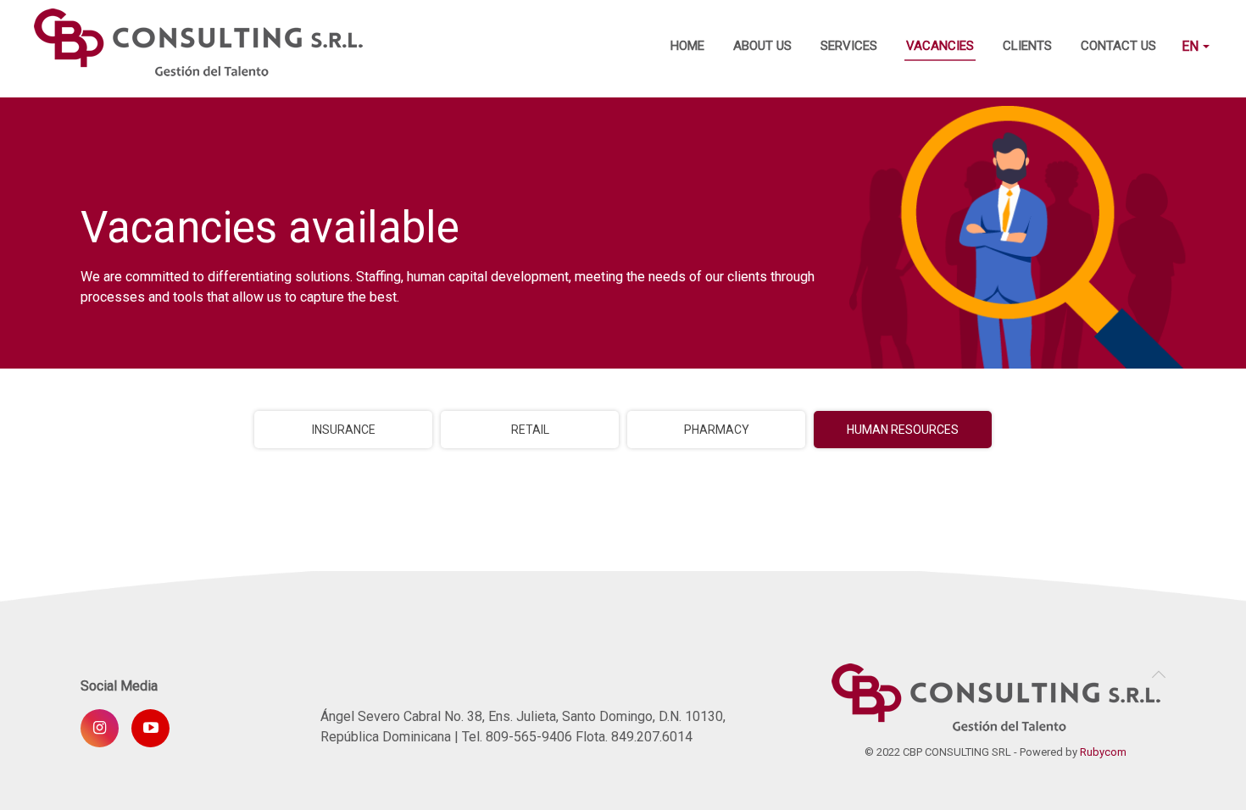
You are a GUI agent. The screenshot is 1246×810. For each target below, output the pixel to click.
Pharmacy (716, 429)
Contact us (1118, 45)
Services (848, 45)
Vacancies (940, 45)
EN (1192, 46)
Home (687, 45)
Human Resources (903, 429)
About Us (762, 45)
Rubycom (1103, 752)
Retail (530, 429)
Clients (1027, 45)
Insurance (343, 429)
